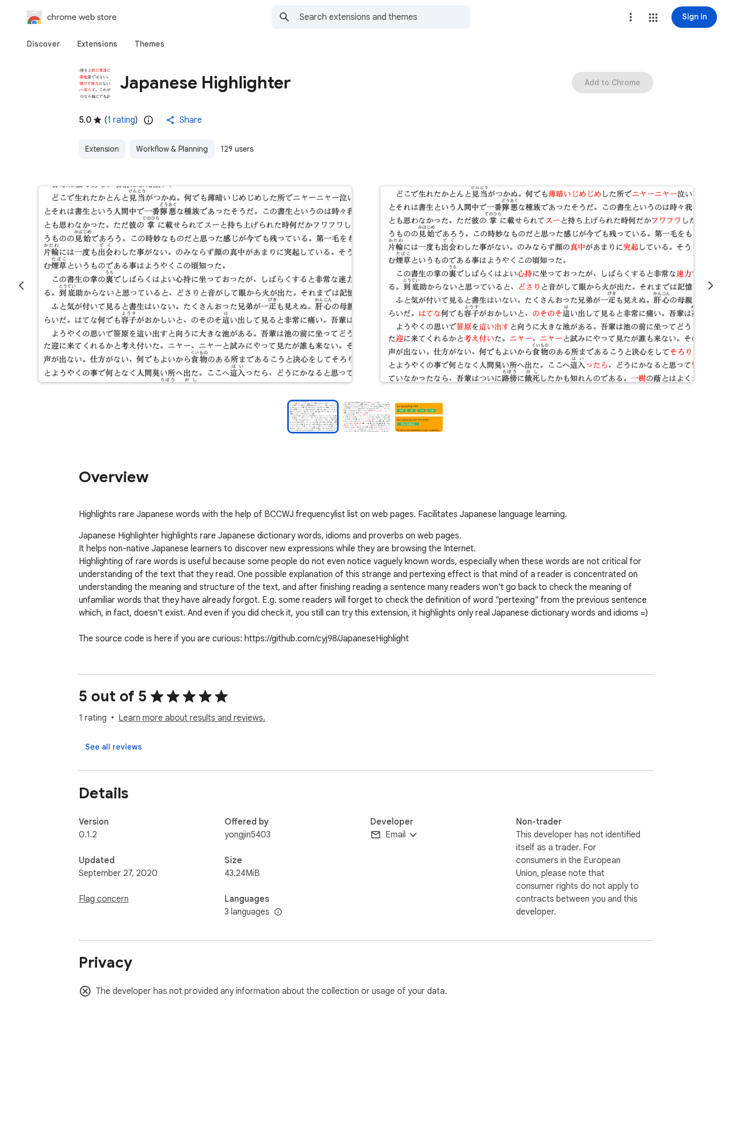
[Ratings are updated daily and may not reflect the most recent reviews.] (148, 120)
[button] (653, 17)
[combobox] (385, 17)
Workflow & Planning (172, 149)
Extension (102, 149)
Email (395, 834)
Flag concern (104, 899)
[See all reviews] (113, 747)
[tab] (43, 44)
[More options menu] (630, 17)
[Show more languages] (278, 912)
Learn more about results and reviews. (191, 718)
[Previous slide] (21, 285)
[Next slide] (710, 285)
